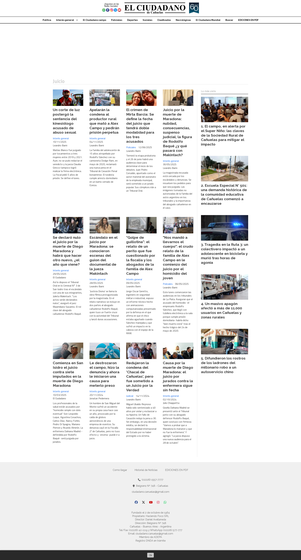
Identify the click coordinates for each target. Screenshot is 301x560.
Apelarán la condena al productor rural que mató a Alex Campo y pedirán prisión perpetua (104, 121)
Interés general (65, 20)
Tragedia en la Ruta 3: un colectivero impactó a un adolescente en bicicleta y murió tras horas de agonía (224, 253)
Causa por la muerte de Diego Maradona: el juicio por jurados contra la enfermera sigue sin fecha (178, 376)
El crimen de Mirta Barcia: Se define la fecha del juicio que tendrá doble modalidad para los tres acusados (140, 125)
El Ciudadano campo (94, 20)
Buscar (229, 20)
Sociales (147, 20)
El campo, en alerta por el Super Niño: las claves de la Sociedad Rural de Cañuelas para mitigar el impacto (223, 135)
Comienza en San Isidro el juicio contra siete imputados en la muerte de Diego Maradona (68, 374)
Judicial (129, 396)
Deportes (132, 20)
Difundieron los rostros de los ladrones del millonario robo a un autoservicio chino (223, 365)
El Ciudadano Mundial (208, 20)
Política (47, 20)
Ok (150, 555)
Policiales (116, 20)
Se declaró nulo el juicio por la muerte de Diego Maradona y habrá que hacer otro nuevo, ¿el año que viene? (68, 251)
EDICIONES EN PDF (248, 20)
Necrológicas (183, 20)
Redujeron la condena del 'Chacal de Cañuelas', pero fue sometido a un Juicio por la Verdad (139, 376)
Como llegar (120, 470)
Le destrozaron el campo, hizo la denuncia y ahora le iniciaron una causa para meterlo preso (104, 374)
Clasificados (164, 20)
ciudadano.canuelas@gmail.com (150, 491)
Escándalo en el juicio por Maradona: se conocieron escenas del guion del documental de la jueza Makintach (103, 255)
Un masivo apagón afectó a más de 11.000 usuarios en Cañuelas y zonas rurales (221, 310)
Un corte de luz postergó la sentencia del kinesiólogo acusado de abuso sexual (66, 121)
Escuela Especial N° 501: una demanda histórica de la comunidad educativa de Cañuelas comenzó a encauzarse (224, 194)
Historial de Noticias (146, 470)
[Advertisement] (150, 47)
